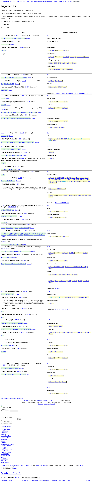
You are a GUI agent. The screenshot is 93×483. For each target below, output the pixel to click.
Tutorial (48, 480)
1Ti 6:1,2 (11, 210)
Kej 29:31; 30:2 (52, 81)
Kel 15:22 (78, 195)
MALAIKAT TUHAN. (62, 203)
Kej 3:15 (50, 260)
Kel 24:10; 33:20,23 (64, 332)
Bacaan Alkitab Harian (7, 444)
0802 (3, 109)
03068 (23, 74)
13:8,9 (3, 149)
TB (2, 1)
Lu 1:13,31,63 (26, 251)
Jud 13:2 (16, 38)
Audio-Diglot (4, 462)
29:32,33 (3, 264)
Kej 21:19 (58, 189)
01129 (24, 81)
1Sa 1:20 (9, 257)
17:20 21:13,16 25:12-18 (8, 244)
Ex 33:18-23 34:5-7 (10, 329)
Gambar (54, 1)
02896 (22, 158)
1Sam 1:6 (57, 127)
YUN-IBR (12, 1)
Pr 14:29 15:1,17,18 (10, 149)
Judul (32, 1)
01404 (26, 115)
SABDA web (5, 450)
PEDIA (44, 1)
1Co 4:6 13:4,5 (25, 118)
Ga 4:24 (3, 50)
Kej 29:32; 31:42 (53, 281)
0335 (25, 213)
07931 (28, 314)
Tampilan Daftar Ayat (26, 465)
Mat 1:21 (78, 267)
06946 (19, 348)
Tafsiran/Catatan (5, 429)
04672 (33, 171)
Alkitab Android (5, 455)
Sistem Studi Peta (6, 436)
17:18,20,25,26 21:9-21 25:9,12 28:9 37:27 (13, 374)
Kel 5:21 (57, 139)
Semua (28, 38)
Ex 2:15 (3, 169)
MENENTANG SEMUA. (62, 309)
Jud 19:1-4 (17, 112)
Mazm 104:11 (69, 297)
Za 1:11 (71, 181)
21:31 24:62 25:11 (6, 345)
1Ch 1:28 (9, 368)
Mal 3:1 (26, 235)
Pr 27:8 (8, 169)
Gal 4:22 (56, 376)
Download (35, 480)
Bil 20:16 (74, 281)
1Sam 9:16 (86, 281)
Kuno (62, 1)
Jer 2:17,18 (14, 216)
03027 (26, 152)
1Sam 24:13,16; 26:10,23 (74, 139)
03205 (18, 35)
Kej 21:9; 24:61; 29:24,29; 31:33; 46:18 (59, 63)
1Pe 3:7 (19, 149)
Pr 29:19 (3, 163)
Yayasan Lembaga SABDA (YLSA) (47, 400)
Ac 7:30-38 (37, 235)
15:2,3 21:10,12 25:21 (7, 38)
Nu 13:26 (3, 352)
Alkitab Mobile (5, 454)
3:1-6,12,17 (4, 90)
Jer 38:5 (19, 155)
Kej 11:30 (51, 57)
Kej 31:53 (51, 139)
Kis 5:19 (76, 181)
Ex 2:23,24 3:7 (10, 264)
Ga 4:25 (33, 112)
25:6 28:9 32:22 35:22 (7, 112)
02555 (22, 133)
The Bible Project (6, 445)
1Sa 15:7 (12, 181)
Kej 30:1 (50, 127)
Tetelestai (3, 447)
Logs (59, 480)
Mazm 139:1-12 (53, 326)
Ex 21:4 (7, 84)
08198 (14, 207)
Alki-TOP (4, 460)
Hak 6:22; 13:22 (81, 332)
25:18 (2, 181)
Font (43, 480)
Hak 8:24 (70, 274)
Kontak (40, 404)
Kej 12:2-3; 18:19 (53, 267)
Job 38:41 (18, 264)
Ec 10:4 (12, 169)
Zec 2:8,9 (20, 235)
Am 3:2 (72, 267)
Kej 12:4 (50, 101)
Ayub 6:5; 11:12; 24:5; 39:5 (56, 297)
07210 (26, 332)
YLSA (15, 468)
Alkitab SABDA (11, 473)
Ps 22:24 (23, 264)
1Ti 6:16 (42, 235)
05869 (20, 178)
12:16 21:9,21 (5, 44)
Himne (40, 1)
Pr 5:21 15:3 (27, 329)
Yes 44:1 (67, 267)
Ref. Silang (23, 1)
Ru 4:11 (12, 84)
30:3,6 (3, 84)
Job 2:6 (7, 155)
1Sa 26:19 (4, 222)
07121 (7, 248)
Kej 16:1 (50, 121)
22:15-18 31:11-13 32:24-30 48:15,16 (12, 233)
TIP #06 (3, 465)
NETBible (6, 1)
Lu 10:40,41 (4, 136)
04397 (26, 230)
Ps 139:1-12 (19, 329)
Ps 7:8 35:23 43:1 (29, 142)
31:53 (2, 142)
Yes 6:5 (89, 332)
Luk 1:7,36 (73, 57)
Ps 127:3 (24, 78)
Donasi (52, 404)
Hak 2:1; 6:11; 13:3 (73, 179)
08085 (27, 87)
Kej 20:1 (50, 195)
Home (24, 480)
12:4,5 (3, 98)
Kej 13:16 (51, 236)
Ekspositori (4, 439)
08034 (22, 47)
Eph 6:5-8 (6, 210)
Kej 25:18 (71, 195)
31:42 (2, 335)
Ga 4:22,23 (15, 368)
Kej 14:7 (50, 358)
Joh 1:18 (30, 235)
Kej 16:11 (51, 178)
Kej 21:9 (50, 376)
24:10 (2, 155)
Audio (59, 1)
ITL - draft (68, 1)
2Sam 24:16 (82, 179)
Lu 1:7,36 (22, 38)
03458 (19, 254)
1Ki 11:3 (28, 112)
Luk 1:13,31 (84, 267)
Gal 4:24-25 (80, 57)
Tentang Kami (66, 480)
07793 (17, 184)
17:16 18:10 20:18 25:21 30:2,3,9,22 (11, 78)
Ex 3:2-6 (25, 233)
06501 (25, 291)
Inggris (17, 477)
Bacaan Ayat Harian (41, 465)
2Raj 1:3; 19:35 (56, 181)
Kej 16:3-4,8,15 (53, 69)
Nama (28, 1)
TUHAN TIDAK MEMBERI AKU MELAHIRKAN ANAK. (73, 93)
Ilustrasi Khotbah (6, 437)
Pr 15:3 (3, 175)
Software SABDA (6, 452)
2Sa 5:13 (23, 112)
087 (17, 146)
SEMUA (80, 465)
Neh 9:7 (61, 267)
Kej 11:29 (51, 50)
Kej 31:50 (51, 158)
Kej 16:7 (50, 253)
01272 (17, 166)
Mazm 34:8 (64, 181)
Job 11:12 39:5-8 (9, 294)
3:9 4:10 (3, 216)
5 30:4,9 (3, 105)
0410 (20, 326)
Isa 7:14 (12, 251)
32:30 (2, 329)
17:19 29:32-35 (5, 251)
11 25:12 (3, 368)
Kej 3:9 (50, 217)
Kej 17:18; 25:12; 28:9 (54, 382)
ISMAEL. (58, 288)
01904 (3, 365)
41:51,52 (3, 257)
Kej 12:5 (50, 108)
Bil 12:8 (73, 332)
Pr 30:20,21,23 (16, 118)
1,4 (2, 210)
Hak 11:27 (64, 139)
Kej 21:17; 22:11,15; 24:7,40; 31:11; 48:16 (67, 178)
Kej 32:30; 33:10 (53, 332)
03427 (24, 95)
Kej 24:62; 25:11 (53, 352)
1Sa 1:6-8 (4, 118)
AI (71, 1)
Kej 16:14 (51, 189)
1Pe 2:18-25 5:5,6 (24, 228)
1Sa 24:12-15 (13, 142)
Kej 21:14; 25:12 (63, 69)
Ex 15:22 (7, 181)
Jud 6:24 (20, 323)
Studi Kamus (4, 431)
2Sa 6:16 (9, 118)
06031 (27, 225)
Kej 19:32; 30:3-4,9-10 (55, 87)
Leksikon (3, 434)
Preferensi (88, 480)
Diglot (17, 1)
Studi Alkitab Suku (6, 449)
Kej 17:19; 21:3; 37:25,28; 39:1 (57, 274)
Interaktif (54, 480)
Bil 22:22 (64, 179)
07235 (3, 241)
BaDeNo (76, 1)
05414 (29, 101)
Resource (3, 442)
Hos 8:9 (81, 297)
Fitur (40, 480)
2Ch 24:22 (21, 142)
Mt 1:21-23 (18, 251)
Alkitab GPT (4, 459)
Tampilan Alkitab (14, 465)
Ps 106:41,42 (13, 155)
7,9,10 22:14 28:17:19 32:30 (9, 323)
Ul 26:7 (80, 281)
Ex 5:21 (7, 142)
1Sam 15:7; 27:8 (86, 195)
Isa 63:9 (9, 235)
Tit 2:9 (16, 228)
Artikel (36, 1)
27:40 (2, 311)
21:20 (2, 294)
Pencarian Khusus (6, 426)
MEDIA (49, 1)
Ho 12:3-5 (14, 235)
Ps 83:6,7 (18, 244)
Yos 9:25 (51, 152)
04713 (13, 41)
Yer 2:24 (76, 297)
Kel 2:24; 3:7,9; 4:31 (65, 281)
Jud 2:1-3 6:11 (32, 233)
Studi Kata (4, 432)
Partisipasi (46, 404)
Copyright (25, 400)
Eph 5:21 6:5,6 (10, 228)
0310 (22, 332)
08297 (10, 207)
